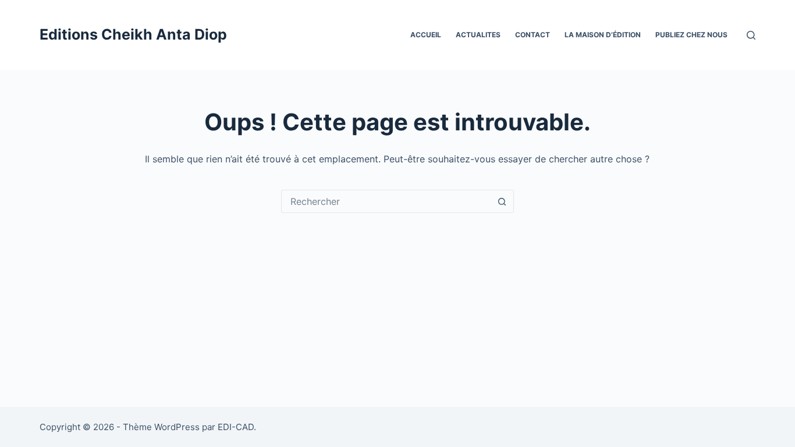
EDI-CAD (236, 426)
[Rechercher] (751, 35)
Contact (532, 34)
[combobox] (386, 201)
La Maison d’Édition (603, 34)
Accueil (425, 34)
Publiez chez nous (691, 34)
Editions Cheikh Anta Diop (133, 34)
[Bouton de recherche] (502, 201)
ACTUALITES (478, 34)
